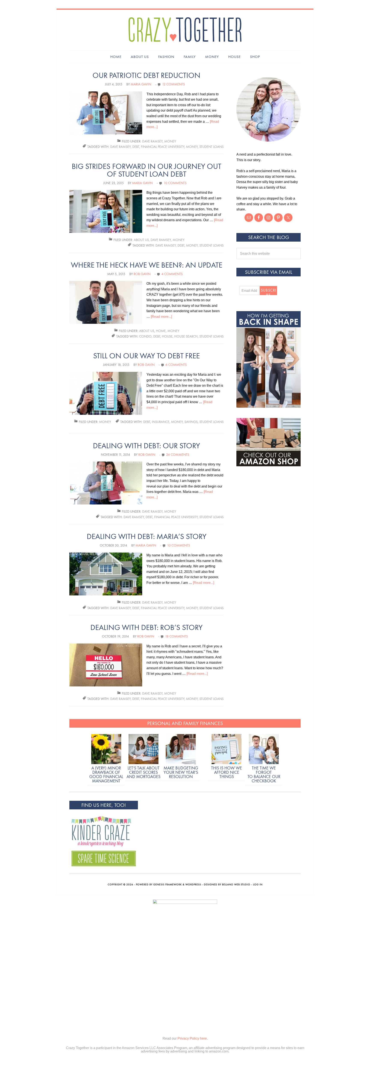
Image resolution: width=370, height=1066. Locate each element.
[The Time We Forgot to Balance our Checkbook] (264, 750)
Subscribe (268, 291)
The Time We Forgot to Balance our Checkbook (264, 774)
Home (161, 331)
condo (145, 336)
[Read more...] (161, 316)
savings (191, 422)
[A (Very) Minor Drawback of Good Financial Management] (106, 750)
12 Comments (173, 84)
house (167, 336)
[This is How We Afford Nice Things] (226, 750)
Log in (258, 884)
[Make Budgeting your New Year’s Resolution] (181, 750)
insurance (160, 422)
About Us (141, 240)
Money (170, 141)
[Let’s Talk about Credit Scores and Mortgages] (143, 750)
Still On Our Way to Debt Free (146, 355)
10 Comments (175, 183)
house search (186, 336)
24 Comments (177, 455)
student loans (211, 147)
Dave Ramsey (152, 141)
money (192, 147)
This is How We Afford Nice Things (226, 772)
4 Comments (172, 274)
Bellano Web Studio (236, 884)
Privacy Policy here (192, 1038)
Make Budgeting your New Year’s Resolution (181, 772)
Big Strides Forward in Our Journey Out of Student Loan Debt (146, 170)
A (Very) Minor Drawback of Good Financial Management (106, 774)
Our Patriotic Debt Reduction (146, 75)
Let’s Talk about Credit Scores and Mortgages (143, 772)
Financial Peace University (162, 147)
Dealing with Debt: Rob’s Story (146, 627)
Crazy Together (185, 30)
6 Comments (176, 365)
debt (135, 147)
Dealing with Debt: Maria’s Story (146, 536)
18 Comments (176, 636)
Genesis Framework (167, 884)
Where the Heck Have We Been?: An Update (146, 265)
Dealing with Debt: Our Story (146, 445)
